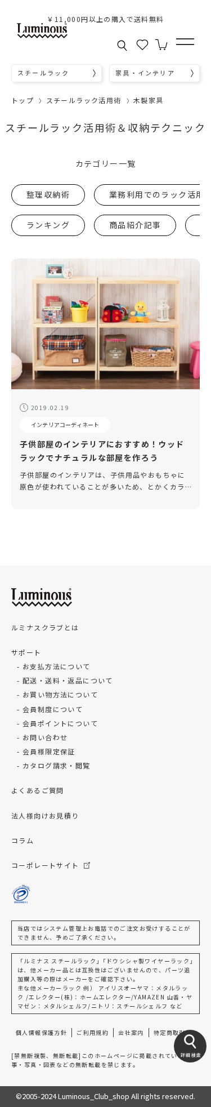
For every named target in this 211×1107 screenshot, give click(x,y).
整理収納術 (48, 194)
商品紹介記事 (135, 224)
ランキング (48, 224)
